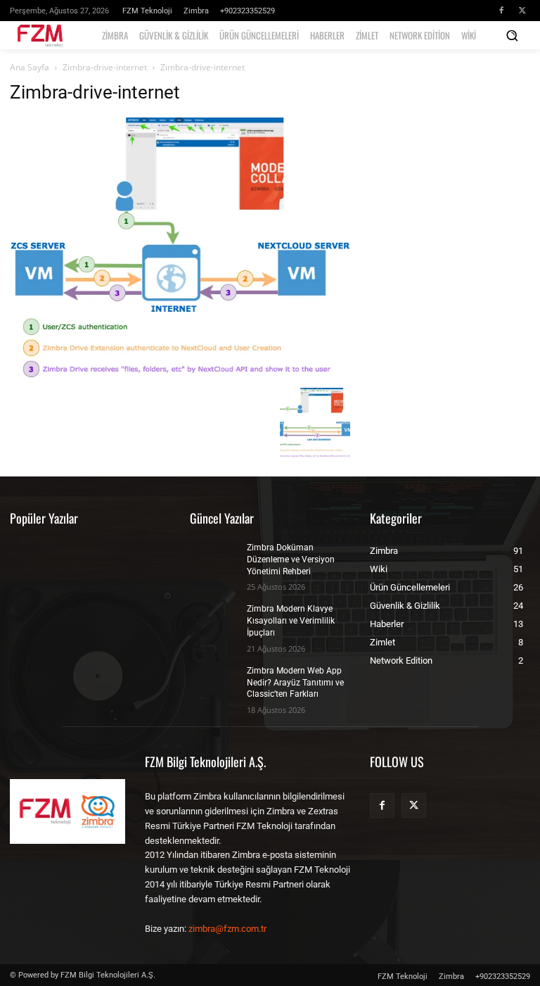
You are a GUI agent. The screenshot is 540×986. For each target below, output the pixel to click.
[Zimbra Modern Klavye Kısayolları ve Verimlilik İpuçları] (214, 620)
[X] (522, 10)
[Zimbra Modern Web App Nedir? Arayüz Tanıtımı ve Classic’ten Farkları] (214, 682)
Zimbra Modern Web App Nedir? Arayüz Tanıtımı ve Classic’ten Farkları (295, 683)
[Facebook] (501, 10)
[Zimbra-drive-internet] (180, 373)
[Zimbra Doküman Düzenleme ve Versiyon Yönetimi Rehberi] (214, 559)
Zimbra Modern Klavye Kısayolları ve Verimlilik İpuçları (291, 621)
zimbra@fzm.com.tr (227, 928)
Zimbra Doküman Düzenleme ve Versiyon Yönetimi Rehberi (291, 559)
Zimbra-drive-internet (105, 67)
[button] (512, 35)
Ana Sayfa (29, 67)
